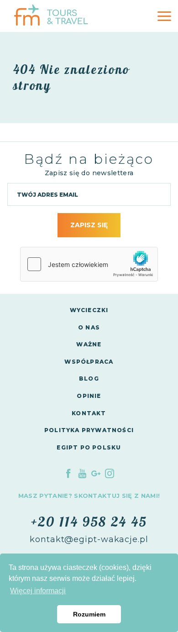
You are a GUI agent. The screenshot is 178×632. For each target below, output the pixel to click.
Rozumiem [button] (89, 614)
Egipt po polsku (89, 447)
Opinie (89, 395)
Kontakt (89, 413)
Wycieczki (89, 310)
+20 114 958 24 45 (89, 521)
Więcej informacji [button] (38, 591)
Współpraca (88, 361)
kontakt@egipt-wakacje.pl (89, 539)
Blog (89, 378)
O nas (89, 327)
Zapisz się (89, 225)
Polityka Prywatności (89, 430)
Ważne (88, 344)
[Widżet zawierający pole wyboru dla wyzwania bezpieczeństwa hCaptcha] (89, 264)
